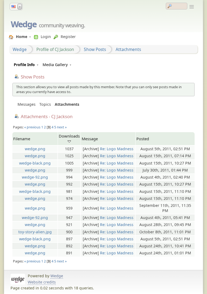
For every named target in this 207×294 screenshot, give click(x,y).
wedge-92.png (35, 177)
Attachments (128, 49)
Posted (142, 138)
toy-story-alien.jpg (35, 231)
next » (62, 127)
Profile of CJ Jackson (55, 49)
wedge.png (35, 148)
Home (21, 36)
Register (68, 36)
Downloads (69, 136)
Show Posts (95, 49)
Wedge (23, 24)
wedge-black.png (35, 163)
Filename (21, 138)
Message (90, 138)
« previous (32, 127)
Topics (45, 104)
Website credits (42, 282)
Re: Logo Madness (116, 148)
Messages (27, 104)
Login (46, 36)
